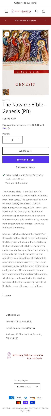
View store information (17, 183)
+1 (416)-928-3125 (23, 321)
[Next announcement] (45, 21)
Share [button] (8, 295)
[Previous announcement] (5, 21)
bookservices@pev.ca (24, 327)
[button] (6, 11)
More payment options (25, 167)
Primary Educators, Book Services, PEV (25, 408)
